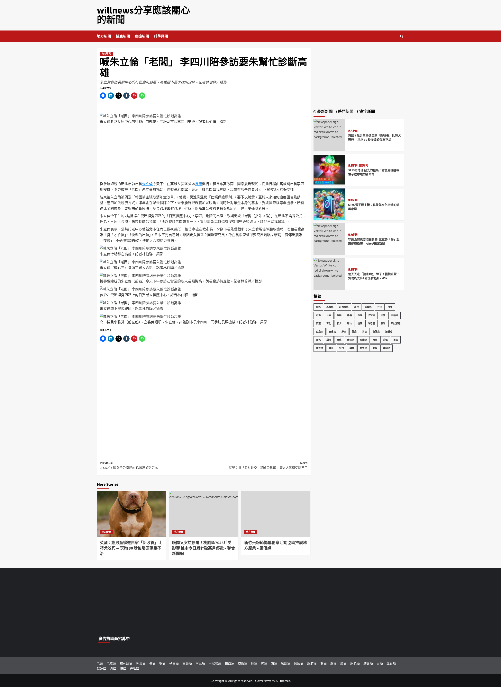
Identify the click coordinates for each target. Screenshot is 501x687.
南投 (356, 306)
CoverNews (263, 681)
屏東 (318, 323)
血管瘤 (319, 347)
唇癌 (152, 663)
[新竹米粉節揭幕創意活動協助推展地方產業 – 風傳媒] (276, 514)
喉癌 (339, 315)
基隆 (360, 315)
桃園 (360, 323)
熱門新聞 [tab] (345, 112)
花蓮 (385, 339)
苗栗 (395, 339)
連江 (331, 347)
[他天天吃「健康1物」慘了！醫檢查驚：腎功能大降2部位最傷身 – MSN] (329, 267)
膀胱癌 (350, 339)
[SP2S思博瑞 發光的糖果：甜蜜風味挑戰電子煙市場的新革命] (329, 169)
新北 (339, 323)
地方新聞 (104, 36)
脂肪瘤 (312, 663)
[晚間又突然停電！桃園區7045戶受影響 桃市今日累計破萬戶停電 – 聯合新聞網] (203, 514)
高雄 (375, 347)
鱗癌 (123, 668)
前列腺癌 (344, 306)
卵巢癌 (368, 306)
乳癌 (318, 306)
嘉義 (349, 315)
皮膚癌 (332, 331)
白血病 (319, 331)
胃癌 (364, 331)
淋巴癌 (371, 323)
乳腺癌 (329, 306)
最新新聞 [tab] (324, 112)
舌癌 (375, 339)
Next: (268, 465)
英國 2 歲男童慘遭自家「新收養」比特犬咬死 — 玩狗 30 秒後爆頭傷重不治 (131, 548)
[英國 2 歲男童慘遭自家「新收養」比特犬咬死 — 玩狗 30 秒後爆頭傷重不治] (131, 514)
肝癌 (344, 331)
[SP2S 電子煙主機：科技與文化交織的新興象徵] (329, 204)
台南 (318, 315)
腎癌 (318, 339)
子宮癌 (371, 315)
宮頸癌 (394, 315)
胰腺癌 (376, 331)
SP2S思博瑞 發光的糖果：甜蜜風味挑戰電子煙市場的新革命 (373, 172)
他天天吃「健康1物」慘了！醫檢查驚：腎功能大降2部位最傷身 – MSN (374, 276)
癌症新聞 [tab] (367, 112)
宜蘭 (383, 315)
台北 (390, 306)
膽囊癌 (363, 339)
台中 (379, 306)
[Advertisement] (204, 153)
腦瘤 (328, 339)
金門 (341, 347)
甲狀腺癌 (395, 323)
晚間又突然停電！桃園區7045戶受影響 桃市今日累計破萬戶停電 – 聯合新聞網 (203, 548)
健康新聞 (123, 36)
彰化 (328, 323)
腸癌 (339, 339)
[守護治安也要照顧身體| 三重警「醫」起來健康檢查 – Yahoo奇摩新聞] (329, 233)
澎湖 (383, 323)
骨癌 (113, 668)
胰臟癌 (388, 331)
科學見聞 (161, 36)
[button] (401, 36)
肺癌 (354, 331)
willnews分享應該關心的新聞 (143, 15)
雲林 (352, 347)
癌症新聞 (142, 36)
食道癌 (363, 347)
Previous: (129, 465)
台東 (328, 315)
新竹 (349, 323)
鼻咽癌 (386, 347)
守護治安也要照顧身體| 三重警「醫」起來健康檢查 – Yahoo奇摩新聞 (373, 242)
